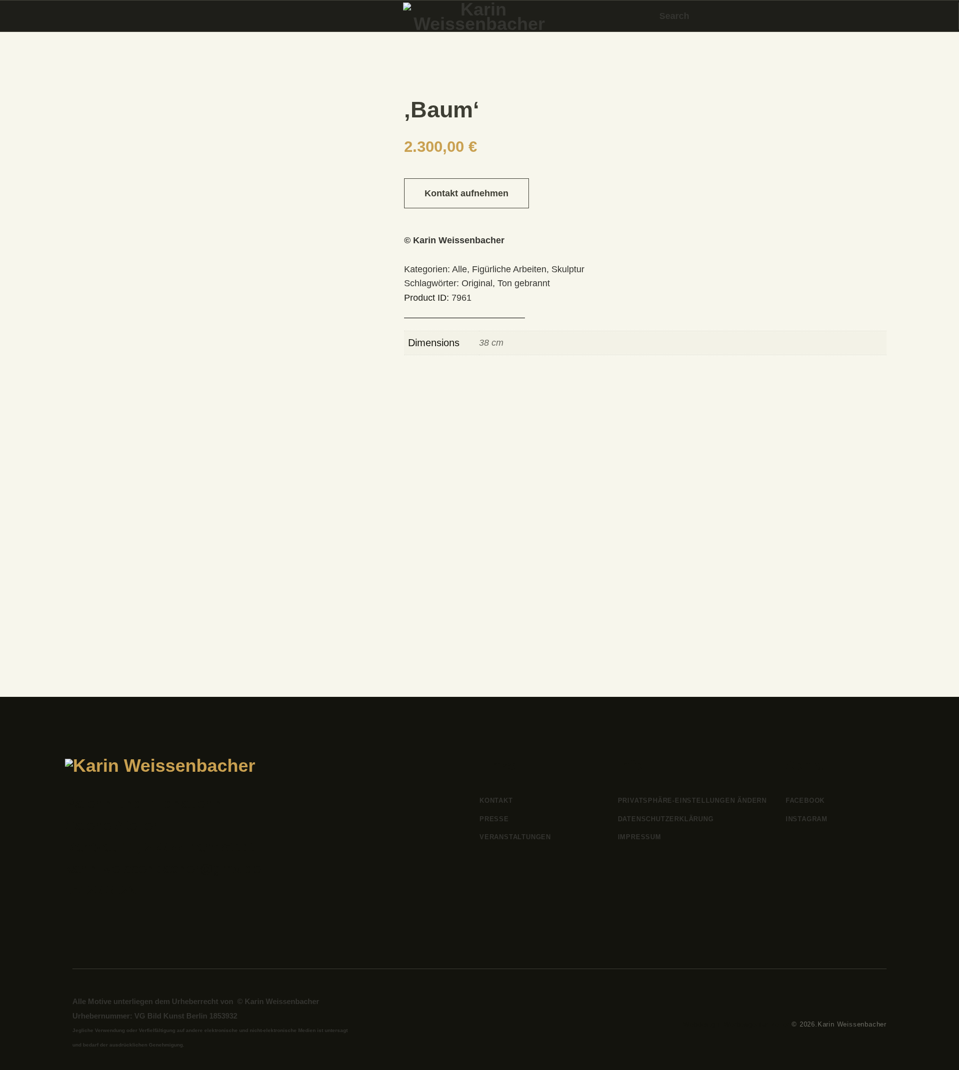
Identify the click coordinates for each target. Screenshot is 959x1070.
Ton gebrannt (523, 283)
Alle (459, 269)
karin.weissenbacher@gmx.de (163, 868)
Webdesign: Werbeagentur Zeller (736, 1024)
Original (477, 283)
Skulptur (567, 269)
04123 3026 (100, 890)
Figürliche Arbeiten (509, 269)
